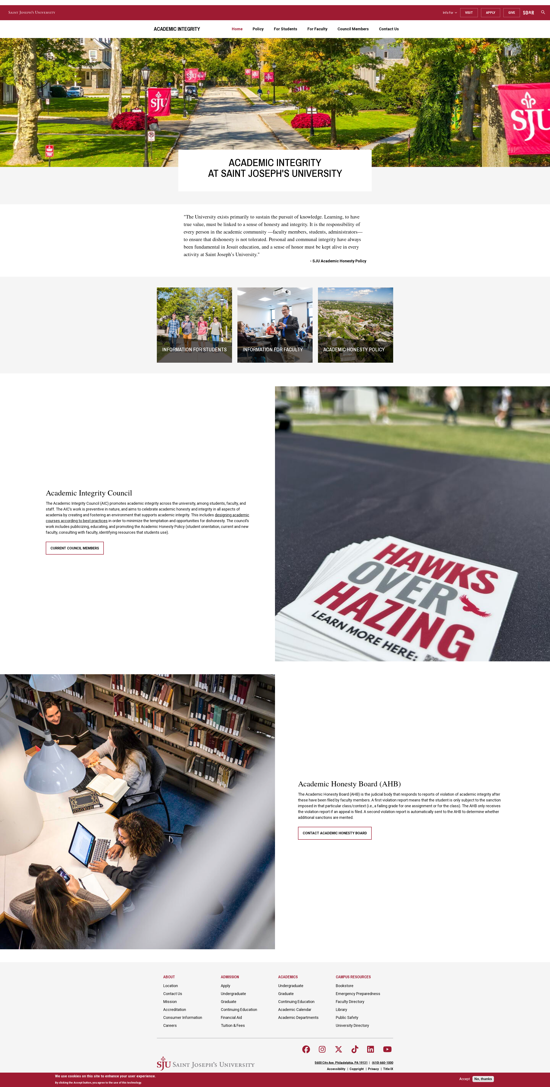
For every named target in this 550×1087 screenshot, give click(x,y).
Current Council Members (74, 548)
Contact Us (389, 29)
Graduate (228, 1001)
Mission (170, 1001)
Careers (170, 1025)
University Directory (352, 1025)
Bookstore (344, 985)
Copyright (357, 1069)
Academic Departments (298, 1017)
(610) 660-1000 (382, 1062)
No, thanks (483, 1079)
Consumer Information (182, 1017)
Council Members (353, 29)
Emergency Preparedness (358, 993)
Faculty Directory (350, 1001)
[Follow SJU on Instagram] (322, 1049)
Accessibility (336, 1069)
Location (170, 985)
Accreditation (174, 1009)
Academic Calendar (294, 1009)
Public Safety (347, 1017)
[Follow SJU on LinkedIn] (371, 1049)
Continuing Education (239, 1009)
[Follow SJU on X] (338, 1049)
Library (341, 1009)
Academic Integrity (177, 28)
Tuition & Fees (233, 1025)
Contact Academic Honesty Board (335, 833)
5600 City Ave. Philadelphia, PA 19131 (341, 1062)
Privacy (373, 1069)
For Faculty (317, 29)
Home (237, 29)
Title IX (388, 1069)
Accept (464, 1079)
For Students (285, 29)
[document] (105, 1079)
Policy (258, 29)
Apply (490, 12)
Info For (448, 12)
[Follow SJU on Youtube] (387, 1049)
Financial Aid (231, 1017)
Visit (469, 12)
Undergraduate (233, 993)
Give (511, 12)
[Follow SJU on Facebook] (306, 1049)
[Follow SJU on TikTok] (355, 1049)
